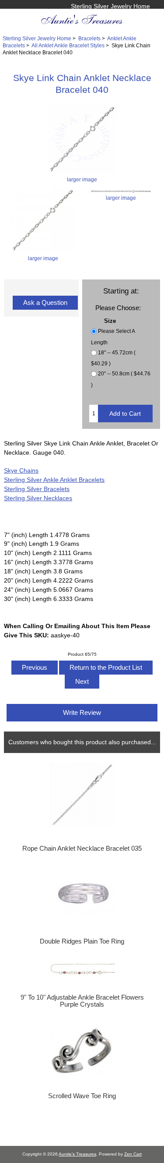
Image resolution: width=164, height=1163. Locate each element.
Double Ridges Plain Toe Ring (82, 941)
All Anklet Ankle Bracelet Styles (68, 45)
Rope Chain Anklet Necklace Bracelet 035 (82, 848)
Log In (141, 15)
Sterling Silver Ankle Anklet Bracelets (54, 479)
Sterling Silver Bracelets (37, 488)
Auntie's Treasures (77, 1154)
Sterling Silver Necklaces (38, 498)
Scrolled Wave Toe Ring (82, 1095)
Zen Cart (133, 1154)
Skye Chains (21, 470)
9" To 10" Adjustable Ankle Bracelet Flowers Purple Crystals (82, 1001)
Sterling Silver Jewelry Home (110, 6)
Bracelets (89, 38)
